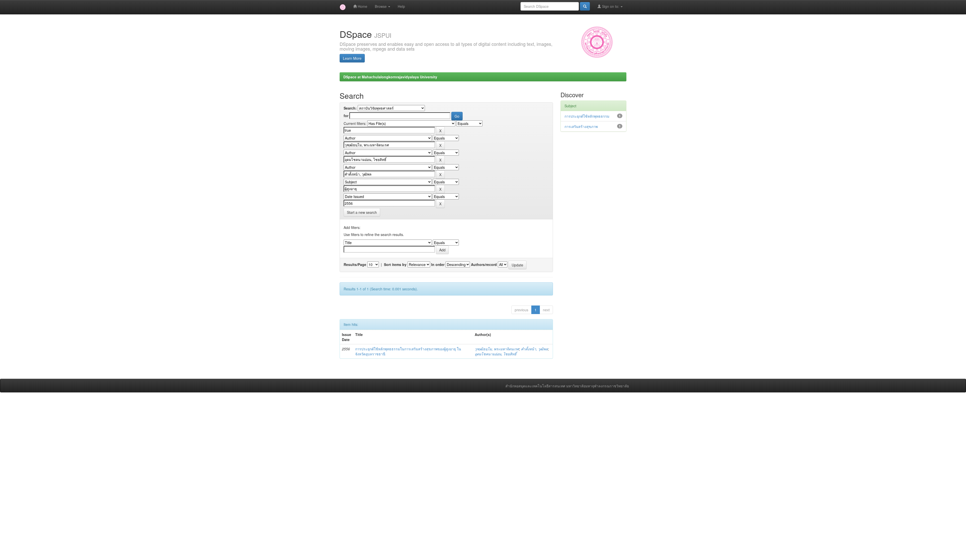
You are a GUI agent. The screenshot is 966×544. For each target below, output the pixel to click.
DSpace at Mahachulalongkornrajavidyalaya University (390, 76)
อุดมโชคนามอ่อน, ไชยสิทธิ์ (495, 353)
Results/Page (355, 264)
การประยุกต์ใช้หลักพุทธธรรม (587, 116)
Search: (350, 108)
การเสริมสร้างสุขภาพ (581, 126)
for (346, 115)
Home (362, 6)
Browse (381, 6)
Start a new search (362, 212)
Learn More (352, 58)
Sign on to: (610, 6)
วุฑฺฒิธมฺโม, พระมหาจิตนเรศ (497, 348)
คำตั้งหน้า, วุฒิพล (534, 348)
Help (401, 6)
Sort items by (395, 264)
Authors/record (484, 264)
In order (438, 264)
